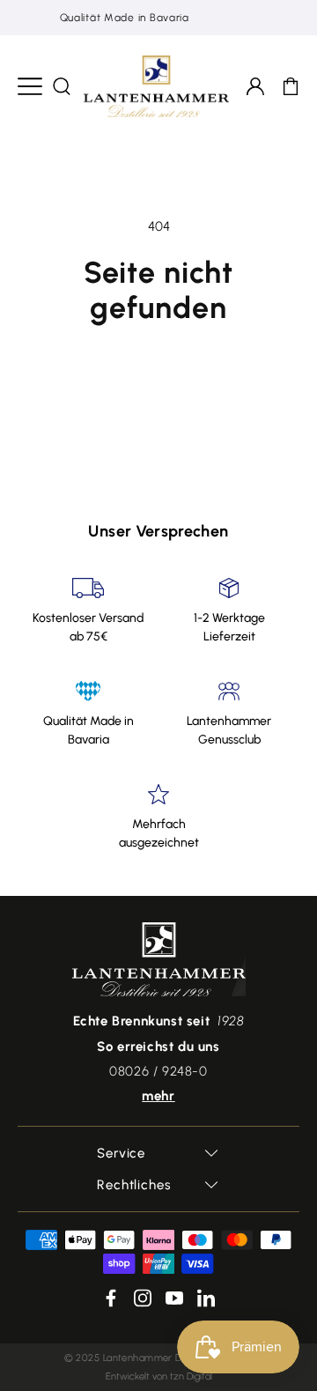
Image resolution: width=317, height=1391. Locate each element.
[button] (30, 86)
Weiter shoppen (158, 358)
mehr (158, 1096)
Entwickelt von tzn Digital (159, 1376)
